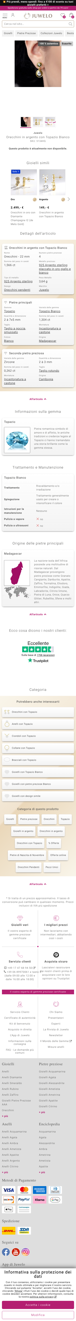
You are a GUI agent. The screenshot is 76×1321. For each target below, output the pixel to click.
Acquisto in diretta (20, 1029)
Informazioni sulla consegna (19, 1042)
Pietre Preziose (26, 33)
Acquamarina (47, 1132)
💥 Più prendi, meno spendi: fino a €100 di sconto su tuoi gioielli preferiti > (38, 3)
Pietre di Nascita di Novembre (27, 855)
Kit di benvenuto (20, 1024)
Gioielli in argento (23, 831)
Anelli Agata (9, 1137)
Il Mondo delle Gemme (54, 1041)
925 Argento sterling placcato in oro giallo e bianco (55, 269)
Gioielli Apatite (48, 1101)
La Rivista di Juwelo (56, 1029)
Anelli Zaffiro (10, 1095)
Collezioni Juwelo (51, 33)
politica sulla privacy (42, 1297)
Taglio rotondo (49, 371)
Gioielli (8, 33)
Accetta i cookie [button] (38, 1305)
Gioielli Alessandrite (52, 1083)
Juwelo (44, 290)
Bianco (9, 341)
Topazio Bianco (49, 311)
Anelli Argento (11, 1161)
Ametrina (45, 1155)
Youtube (16, 1252)
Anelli (5, 1072)
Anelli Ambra (10, 1143)
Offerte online (58, 855)
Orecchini (49, 819)
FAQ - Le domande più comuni (20, 1051)
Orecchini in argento (51, 831)
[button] (5, 15)
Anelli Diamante (12, 1077)
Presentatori (56, 1018)
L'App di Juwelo (20, 1035)
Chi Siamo (56, 1012)
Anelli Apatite (10, 1155)
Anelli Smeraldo (12, 1083)
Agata (42, 1137)
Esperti (55, 1024)
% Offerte (54, 843)
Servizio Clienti (19, 1012)
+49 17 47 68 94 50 (20, 968)
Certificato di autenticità (19, 1018)
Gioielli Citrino (48, 1106)
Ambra (43, 1149)
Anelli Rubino (10, 1089)
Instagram (25, 1252)
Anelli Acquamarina (14, 1132)
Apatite (43, 1166)
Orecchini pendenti (17, 290)
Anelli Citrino (10, 1166)
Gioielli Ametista (49, 1089)
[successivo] (68, 199)
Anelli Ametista (11, 1149)
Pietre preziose (28, 819)
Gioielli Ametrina (49, 1095)
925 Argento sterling (18, 281)
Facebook (6, 1252)
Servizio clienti (20, 962)
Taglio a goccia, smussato (15, 331)
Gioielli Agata (47, 1077)
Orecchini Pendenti (28, 867)
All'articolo (36, 399)
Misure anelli (56, 1047)
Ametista (44, 1161)
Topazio (9, 311)
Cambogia (46, 379)
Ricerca (70, 24)
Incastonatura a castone (50, 331)
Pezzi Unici (52, 867)
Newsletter (56, 1035)
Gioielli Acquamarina (52, 1072)
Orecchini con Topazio (29, 843)
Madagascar (47, 341)
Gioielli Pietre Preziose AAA (16, 1102)
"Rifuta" (18, 1291)
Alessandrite (47, 1143)
